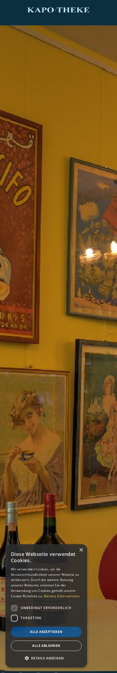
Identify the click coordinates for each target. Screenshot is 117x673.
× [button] (81, 550)
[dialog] (46, 606)
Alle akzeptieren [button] (46, 631)
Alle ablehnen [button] (46, 645)
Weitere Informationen (62, 596)
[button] (46, 658)
